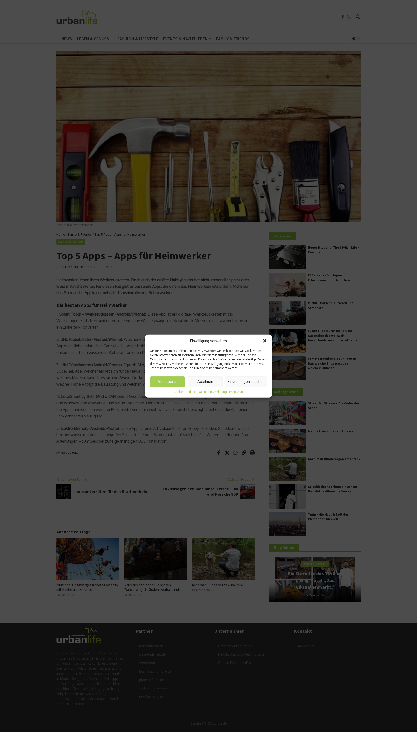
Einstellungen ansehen (246, 381)
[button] (264, 340)
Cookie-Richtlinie (184, 391)
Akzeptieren (167, 381)
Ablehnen (205, 381)
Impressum (236, 391)
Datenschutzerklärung (212, 391)
